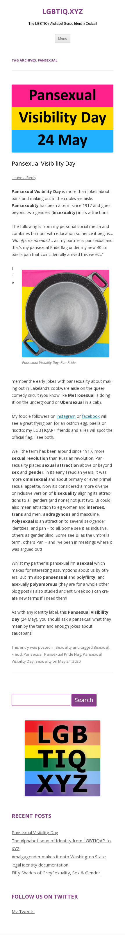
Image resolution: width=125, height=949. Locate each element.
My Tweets (23, 911)
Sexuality (64, 647)
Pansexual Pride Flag (62, 654)
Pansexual (33, 654)
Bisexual (101, 647)
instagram (66, 416)
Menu (62, 38)
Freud (17, 654)
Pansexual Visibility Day (43, 163)
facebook (91, 416)
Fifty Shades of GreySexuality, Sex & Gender (56, 873)
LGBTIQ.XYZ (62, 11)
